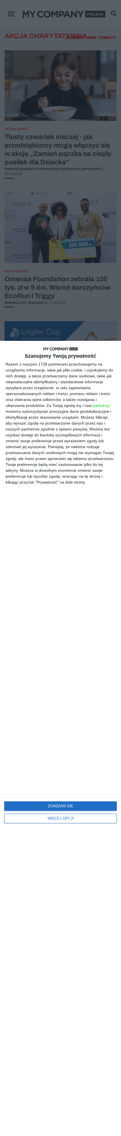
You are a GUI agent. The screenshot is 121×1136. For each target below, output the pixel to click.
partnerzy (101, 405)
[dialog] (60, 738)
